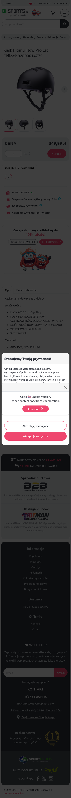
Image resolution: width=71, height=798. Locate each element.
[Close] (65, 387)
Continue (33, 409)
